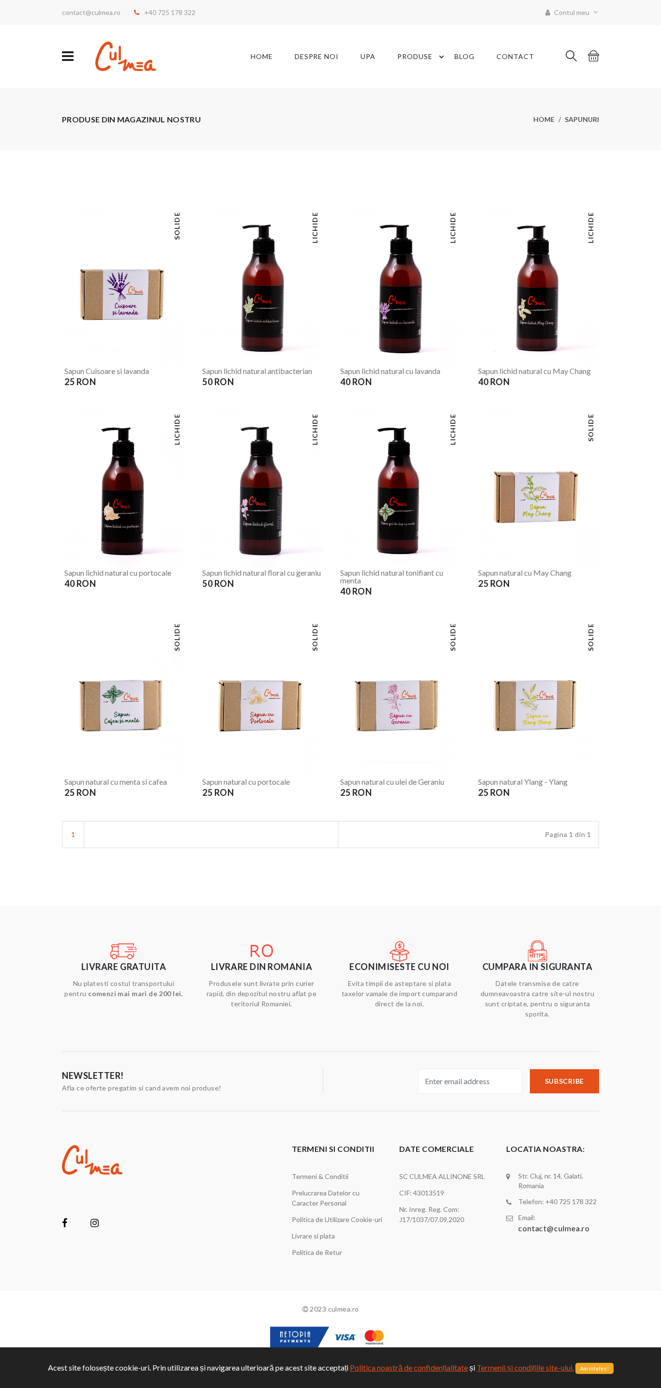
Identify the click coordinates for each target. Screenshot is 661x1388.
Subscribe (564, 1081)
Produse (415, 56)
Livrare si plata (313, 1236)
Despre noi (317, 56)
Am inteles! (594, 1368)
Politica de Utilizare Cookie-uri (337, 1219)
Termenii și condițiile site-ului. (525, 1367)
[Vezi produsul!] (176, 357)
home (262, 56)
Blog (464, 56)
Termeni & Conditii (320, 1176)
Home (544, 119)
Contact (515, 56)
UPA (368, 56)
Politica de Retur (317, 1252)
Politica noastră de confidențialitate (409, 1367)
